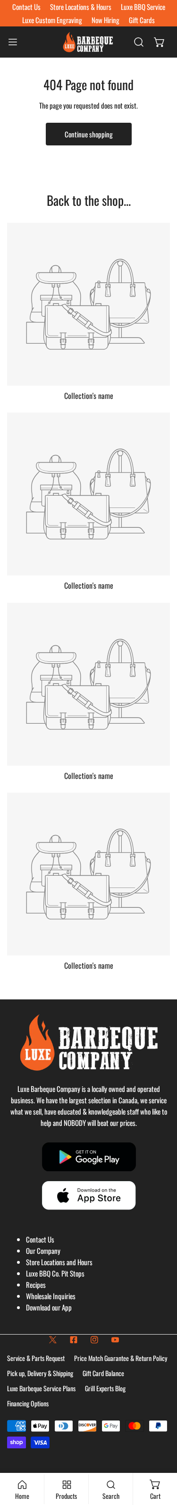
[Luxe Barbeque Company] (87, 42)
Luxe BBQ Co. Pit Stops (55, 1273)
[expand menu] (12, 42)
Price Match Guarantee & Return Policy (120, 1358)
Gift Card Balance (103, 1373)
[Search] (138, 42)
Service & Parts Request (36, 1358)
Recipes (36, 1284)
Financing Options (28, 1403)
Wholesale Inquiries (51, 1296)
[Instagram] (94, 1340)
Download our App (49, 1307)
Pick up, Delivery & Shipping (40, 1373)
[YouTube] (115, 1340)
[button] (159, 42)
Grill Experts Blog (105, 1388)
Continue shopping (89, 134)
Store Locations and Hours (59, 1262)
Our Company (43, 1250)
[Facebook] (73, 1340)
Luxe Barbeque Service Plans (41, 1388)
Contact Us (40, 1239)
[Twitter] (52, 1340)
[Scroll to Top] (160, 1455)
